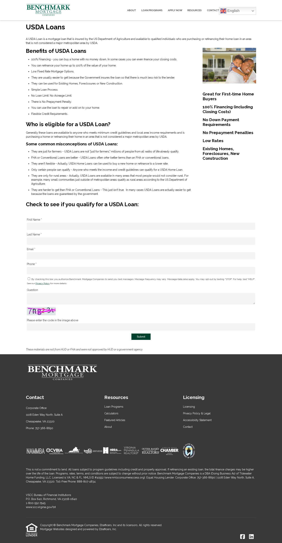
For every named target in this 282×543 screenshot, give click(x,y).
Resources (194, 10)
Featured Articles (114, 420)
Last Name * (34, 234)
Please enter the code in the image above (52, 320)
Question (32, 289)
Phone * (31, 264)
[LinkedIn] (251, 537)
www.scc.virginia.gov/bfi (41, 507)
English (233, 10)
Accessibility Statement (197, 420)
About (131, 10)
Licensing (189, 406)
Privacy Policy (42, 283)
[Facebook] (242, 537)
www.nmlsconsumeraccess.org (124, 477)
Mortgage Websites (52, 529)
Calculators (111, 413)
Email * (31, 249)
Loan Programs (151, 10)
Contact (213, 10)
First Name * (34, 219)
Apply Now (175, 10)
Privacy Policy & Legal (197, 413)
